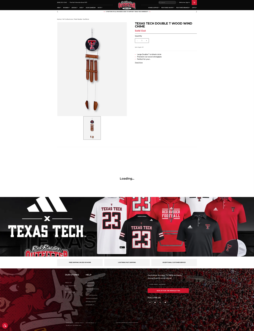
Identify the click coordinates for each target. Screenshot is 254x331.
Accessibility (90, 305)
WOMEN (66, 7)
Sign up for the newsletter (168, 291)
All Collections (68, 19)
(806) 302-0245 (62, 2)
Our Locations (70, 285)
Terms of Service (91, 298)
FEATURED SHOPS (167, 7)
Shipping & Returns (92, 289)
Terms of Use (69, 322)
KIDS (81, 7)
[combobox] (167, 2)
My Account (90, 282)
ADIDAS (74, 7)
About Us (68, 282)
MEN (58, 7)
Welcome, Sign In (184, 2)
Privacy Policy (79, 322)
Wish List (89, 292)
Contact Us (90, 285)
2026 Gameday (91, 7)
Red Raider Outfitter (81, 19)
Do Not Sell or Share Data (73, 325)
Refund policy (91, 301)
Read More (139, 62)
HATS (100, 7)
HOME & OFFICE (153, 7)
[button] (57, 12)
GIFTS (194, 7)
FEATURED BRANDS (182, 7)
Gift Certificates (91, 295)
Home (59, 19)
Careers (68, 289)
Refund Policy (90, 322)
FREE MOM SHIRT (70, 292)
